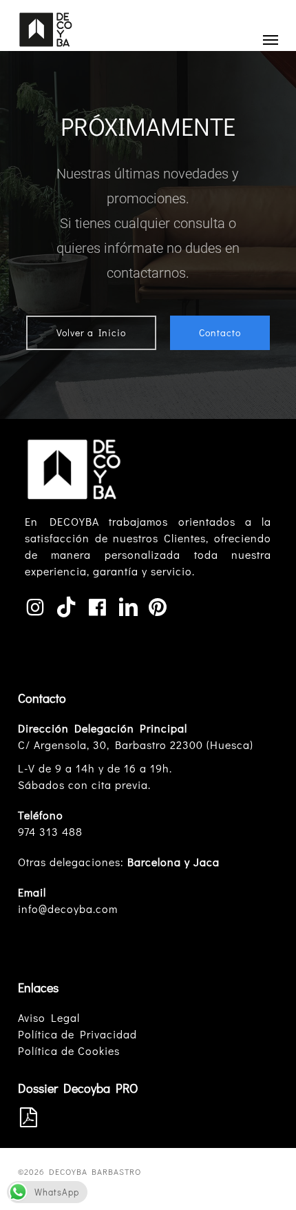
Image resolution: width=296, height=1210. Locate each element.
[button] (270, 39)
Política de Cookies (69, 1050)
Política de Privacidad (77, 1034)
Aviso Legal (49, 1017)
